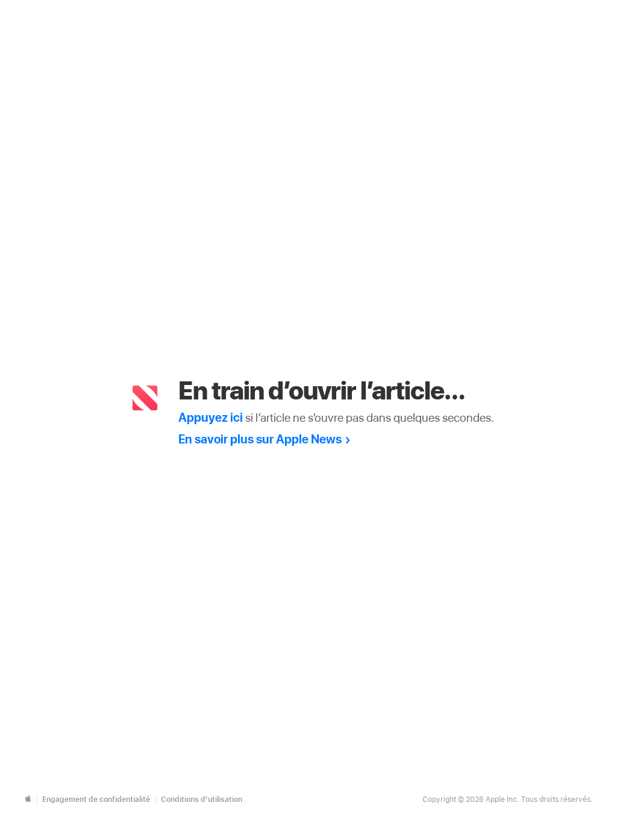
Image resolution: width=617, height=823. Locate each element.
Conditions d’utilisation (201, 799)
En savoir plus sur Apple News (260, 439)
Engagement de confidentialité (96, 799)
